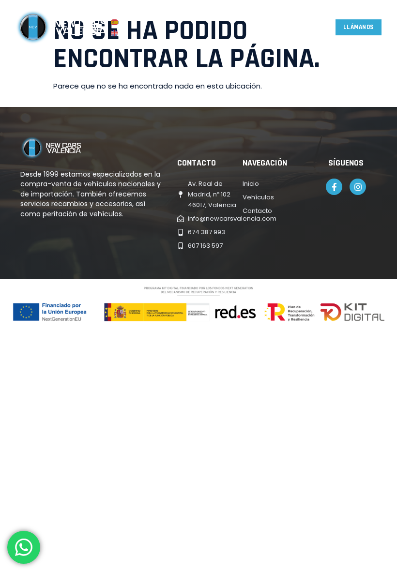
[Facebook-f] (334, 187)
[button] (97, 27)
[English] (115, 32)
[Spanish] (115, 21)
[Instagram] (358, 187)
